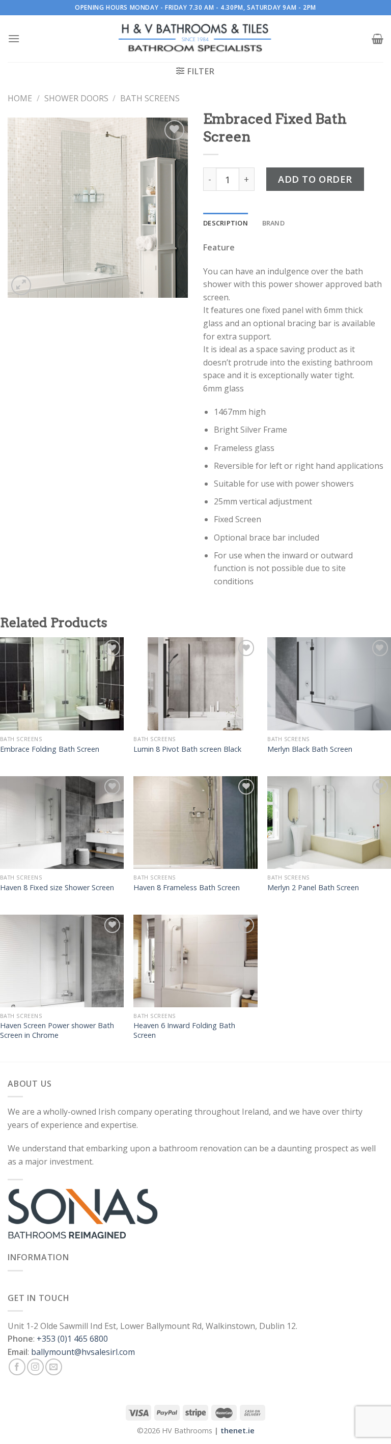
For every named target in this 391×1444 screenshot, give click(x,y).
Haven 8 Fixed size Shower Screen (57, 887)
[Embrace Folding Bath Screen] (62, 683)
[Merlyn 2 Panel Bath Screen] (329, 822)
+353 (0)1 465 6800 (72, 1338)
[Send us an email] (53, 1366)
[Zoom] (21, 285)
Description (225, 223)
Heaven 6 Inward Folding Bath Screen (184, 1030)
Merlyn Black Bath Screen (309, 749)
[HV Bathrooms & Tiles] (195, 39)
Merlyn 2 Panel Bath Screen (313, 887)
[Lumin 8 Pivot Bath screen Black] (195, 683)
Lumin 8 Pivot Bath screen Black (187, 749)
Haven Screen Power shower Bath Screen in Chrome (57, 1030)
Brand (273, 223)
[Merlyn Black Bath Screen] (329, 683)
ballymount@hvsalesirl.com (83, 1351)
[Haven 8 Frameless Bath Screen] (195, 822)
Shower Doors (76, 98)
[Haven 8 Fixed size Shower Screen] (62, 822)
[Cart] (377, 38)
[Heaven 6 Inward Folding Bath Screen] (195, 961)
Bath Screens (150, 98)
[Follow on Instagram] (35, 1366)
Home (20, 98)
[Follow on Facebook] (17, 1366)
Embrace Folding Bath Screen (49, 749)
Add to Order (315, 179)
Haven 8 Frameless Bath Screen (186, 887)
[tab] (225, 223)
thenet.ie (237, 1430)
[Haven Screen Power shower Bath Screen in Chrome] (62, 961)
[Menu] (14, 38)
